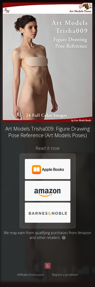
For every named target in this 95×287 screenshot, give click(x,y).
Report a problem (65, 275)
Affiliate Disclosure (30, 275)
